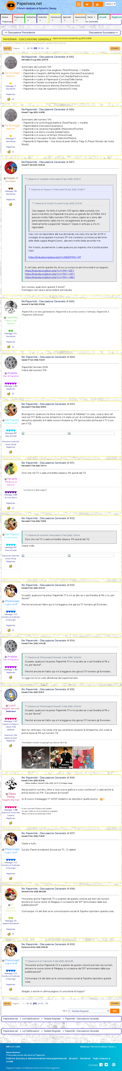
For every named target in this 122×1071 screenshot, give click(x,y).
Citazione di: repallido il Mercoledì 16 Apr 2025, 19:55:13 (53, 179)
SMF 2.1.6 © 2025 (13, 1047)
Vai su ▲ (112, 1047)
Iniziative (31, 17)
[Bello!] (8, 99)
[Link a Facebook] (101, 1065)
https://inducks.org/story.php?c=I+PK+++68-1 (50, 277)
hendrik (12, 478)
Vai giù (7, 48)
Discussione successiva (102, 32)
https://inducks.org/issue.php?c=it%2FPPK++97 (54, 257)
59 (31, 48)
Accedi (102, 17)
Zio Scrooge (12, 72)
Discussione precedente (21, 32)
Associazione (80, 17)
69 (47, 48)
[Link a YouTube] (110, 1065)
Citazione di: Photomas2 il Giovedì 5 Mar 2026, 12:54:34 (54, 657)
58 (28, 48)
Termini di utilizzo (99, 1047)
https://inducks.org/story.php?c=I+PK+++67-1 (50, 274)
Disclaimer (85, 1058)
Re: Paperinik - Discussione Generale (43, 356)
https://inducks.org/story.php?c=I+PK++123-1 (49, 270)
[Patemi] (11, 439)
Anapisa (12, 373)
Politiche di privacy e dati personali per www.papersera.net (36, 1058)
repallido (12, 317)
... (26, 48)
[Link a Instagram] (113, 1065)
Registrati (117, 17)
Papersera (19, 17)
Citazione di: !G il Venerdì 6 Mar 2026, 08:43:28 (50, 961)
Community (56, 17)
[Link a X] (106, 1065)
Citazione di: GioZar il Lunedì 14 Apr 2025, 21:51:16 (58, 203)
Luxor (12, 705)
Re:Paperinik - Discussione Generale (43, 56)
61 (39, 48)
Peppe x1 (12, 178)
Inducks (42, 17)
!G (12, 904)
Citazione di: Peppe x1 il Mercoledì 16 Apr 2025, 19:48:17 (58, 189)
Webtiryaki (85, 1047)
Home (5, 17)
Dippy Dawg (11, 795)
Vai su (7, 1003)
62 (42, 48)
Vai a (65, 1011)
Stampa (115, 48)
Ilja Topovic (12, 420)
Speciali (67, 17)
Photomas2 (12, 601)
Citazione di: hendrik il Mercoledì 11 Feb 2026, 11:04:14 (53, 535)
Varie (90, 17)
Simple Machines (13, 1052)
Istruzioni (73, 1058)
